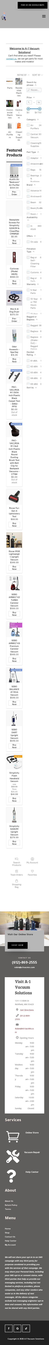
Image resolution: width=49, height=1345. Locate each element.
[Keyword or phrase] (29, 90)
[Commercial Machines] (9, 103)
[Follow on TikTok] (26, 1328)
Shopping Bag (16, 885)
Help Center (32, 1172)
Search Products (16, 863)
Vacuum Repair (32, 1152)
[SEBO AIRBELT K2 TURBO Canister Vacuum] (14, 583)
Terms (8, 1209)
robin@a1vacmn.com (24, 967)
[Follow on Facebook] (9, 1328)
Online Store (32, 1133)
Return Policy (11, 1205)
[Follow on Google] (17, 1328)
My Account (32, 862)
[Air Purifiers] (9, 125)
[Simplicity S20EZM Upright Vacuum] (14, 815)
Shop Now (18, 945)
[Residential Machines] (18, 81)
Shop (7, 1233)
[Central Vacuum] (18, 103)
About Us (9, 1201)
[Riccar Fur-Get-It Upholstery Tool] (14, 497)
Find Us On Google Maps (32, 5)
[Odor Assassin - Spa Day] (14, 335)
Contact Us (10, 1237)
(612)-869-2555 (24, 963)
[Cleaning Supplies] (18, 125)
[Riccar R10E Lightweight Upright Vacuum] (14, 540)
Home (8, 1229)
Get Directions (27, 1010)
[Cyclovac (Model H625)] (14, 257)
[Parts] (9, 81)
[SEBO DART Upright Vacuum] (14, 718)
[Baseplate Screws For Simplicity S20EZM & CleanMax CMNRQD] (14, 208)
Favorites (32, 875)
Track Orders (16, 875)
